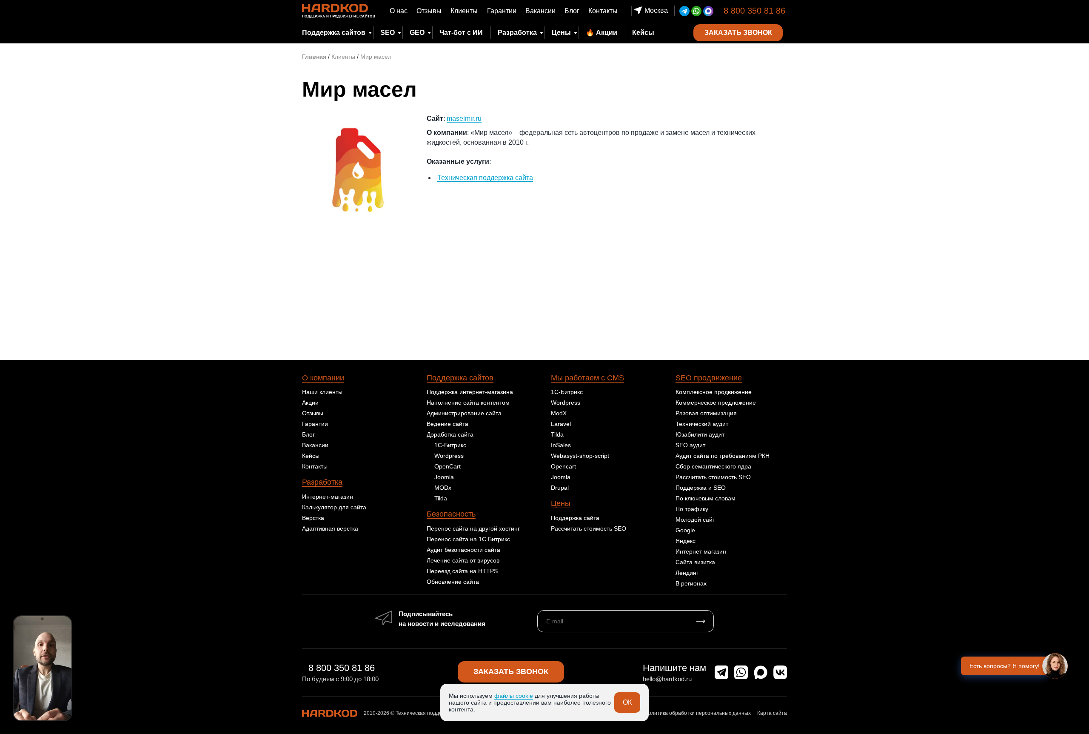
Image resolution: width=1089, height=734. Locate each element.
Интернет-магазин (327, 496)
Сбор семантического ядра (713, 466)
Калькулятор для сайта (334, 507)
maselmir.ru (464, 118)
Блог (571, 10)
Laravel (561, 423)
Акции (310, 402)
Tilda (440, 498)
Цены (561, 32)
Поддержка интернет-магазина (470, 391)
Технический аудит (702, 423)
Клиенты (464, 10)
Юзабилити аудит (700, 434)
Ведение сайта (447, 423)
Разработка (322, 482)
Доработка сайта (450, 434)
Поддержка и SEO (701, 487)
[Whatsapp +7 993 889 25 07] (696, 11)
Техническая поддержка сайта (485, 177)
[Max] (708, 11)
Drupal (560, 487)
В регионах (691, 583)
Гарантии (501, 10)
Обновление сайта (453, 581)
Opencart (563, 466)
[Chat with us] (1055, 666)
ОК (627, 702)
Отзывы (429, 10)
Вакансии (540, 10)
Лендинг (687, 572)
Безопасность (451, 514)
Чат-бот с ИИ (461, 32)
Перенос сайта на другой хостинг (473, 528)
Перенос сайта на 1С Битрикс (468, 539)
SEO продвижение (709, 378)
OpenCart (447, 466)
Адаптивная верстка (330, 528)
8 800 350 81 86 (754, 10)
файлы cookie (513, 695)
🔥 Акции (601, 32)
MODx (442, 487)
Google (685, 530)
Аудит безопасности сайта (463, 549)
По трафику (692, 509)
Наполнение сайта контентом (468, 402)
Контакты (603, 10)
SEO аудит (690, 445)
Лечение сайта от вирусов (463, 560)
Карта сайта (772, 713)
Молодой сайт (695, 519)
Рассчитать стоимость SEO (588, 528)
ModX (559, 413)
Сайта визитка (695, 562)
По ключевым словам (706, 498)
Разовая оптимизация (706, 413)
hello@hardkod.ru (667, 679)
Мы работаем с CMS (587, 378)
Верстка (313, 517)
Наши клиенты (322, 391)
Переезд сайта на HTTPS (462, 571)
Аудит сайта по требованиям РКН (723, 455)
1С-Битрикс (450, 445)
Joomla (444, 477)
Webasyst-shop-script (580, 455)
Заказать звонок (510, 671)
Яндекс (686, 540)
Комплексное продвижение (714, 391)
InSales (561, 445)
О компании (323, 378)
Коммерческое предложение (716, 402)
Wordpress (449, 455)
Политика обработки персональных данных (697, 713)
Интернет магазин (701, 551)
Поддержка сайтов (460, 378)
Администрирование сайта (464, 413)
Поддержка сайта (575, 517)
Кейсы (643, 32)
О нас (399, 10)
